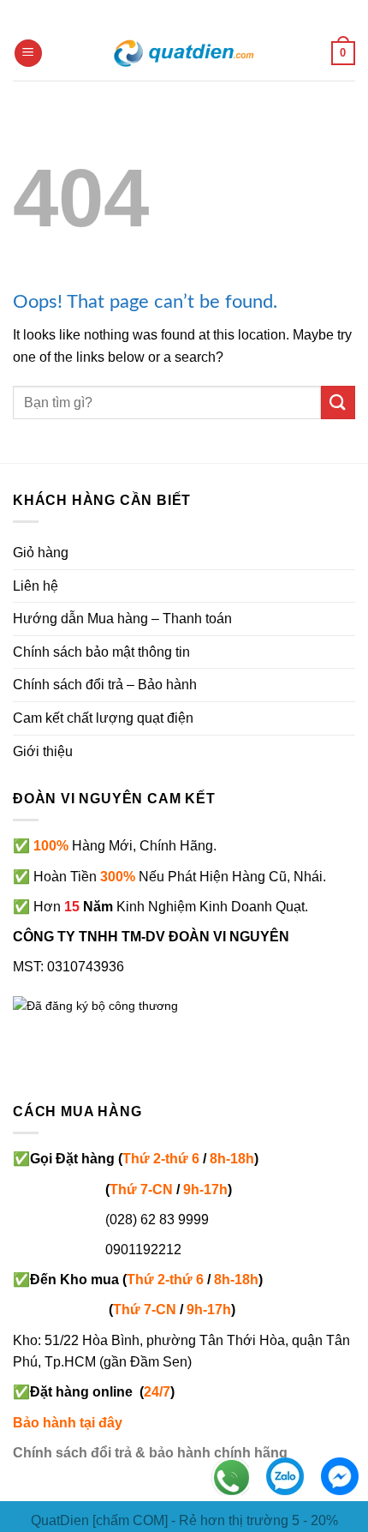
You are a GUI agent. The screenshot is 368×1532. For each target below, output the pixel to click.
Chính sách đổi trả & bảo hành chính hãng (150, 1452)
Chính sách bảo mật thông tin (101, 652)
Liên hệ (35, 586)
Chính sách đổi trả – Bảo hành (105, 684)
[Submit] (338, 402)
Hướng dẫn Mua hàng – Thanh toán (122, 618)
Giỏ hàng (40, 552)
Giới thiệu (43, 751)
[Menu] (28, 53)
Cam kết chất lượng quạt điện (103, 718)
